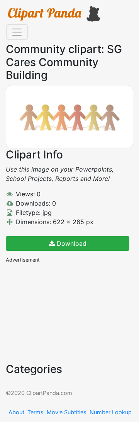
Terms (35, 412)
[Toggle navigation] (17, 32)
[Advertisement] (64, 312)
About (16, 412)
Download (70, 243)
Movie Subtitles (66, 412)
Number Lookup (111, 412)
